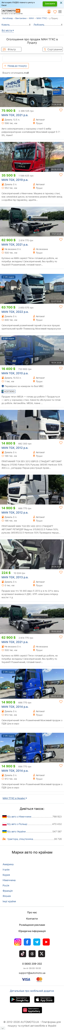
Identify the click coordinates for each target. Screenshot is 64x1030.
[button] (61, 11)
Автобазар (7, 18)
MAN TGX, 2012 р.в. (15, 447)
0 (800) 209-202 (32, 963)
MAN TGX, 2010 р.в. (15, 373)
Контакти (32, 918)
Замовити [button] (50, 3)
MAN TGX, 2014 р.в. (15, 706)
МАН (31, 18)
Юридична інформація (32, 931)
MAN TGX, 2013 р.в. (15, 577)
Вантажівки (21, 18)
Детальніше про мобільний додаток (32, 990)
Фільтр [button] (12, 49)
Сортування (54, 49)
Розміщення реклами (32, 924)
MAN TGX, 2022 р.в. (15, 311)
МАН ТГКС (42, 18)
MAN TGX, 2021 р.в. (15, 115)
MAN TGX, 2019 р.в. (15, 179)
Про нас (32, 912)
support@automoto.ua (32, 972)
